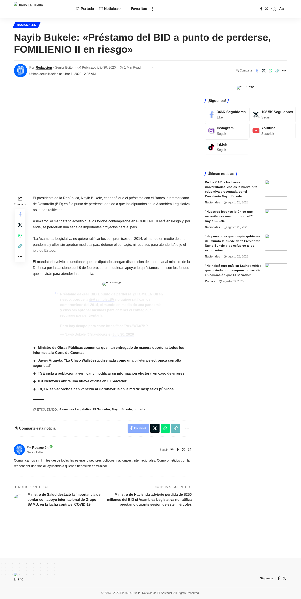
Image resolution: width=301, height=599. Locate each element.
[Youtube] (272, 130)
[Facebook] (261, 9)
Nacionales (26, 25)
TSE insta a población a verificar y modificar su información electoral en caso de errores (111, 373)
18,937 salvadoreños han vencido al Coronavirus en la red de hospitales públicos (106, 389)
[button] (153, 9)
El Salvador (101, 409)
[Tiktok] (226, 147)
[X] (266, 9)
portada (139, 409)
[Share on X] (263, 70)
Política (210, 281)
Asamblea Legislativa (75, 409)
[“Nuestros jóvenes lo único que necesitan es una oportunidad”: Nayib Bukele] (276, 217)
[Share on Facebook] (257, 70)
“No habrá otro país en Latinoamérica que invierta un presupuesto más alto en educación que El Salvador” (233, 270)
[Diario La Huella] (41, 8)
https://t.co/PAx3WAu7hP (127, 326)
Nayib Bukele (122, 409)
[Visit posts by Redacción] (20, 70)
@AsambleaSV (101, 299)
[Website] (172, 450)
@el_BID (89, 294)
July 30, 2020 (123, 334)
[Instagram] (190, 450)
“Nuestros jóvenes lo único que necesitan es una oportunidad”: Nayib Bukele (229, 216)
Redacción (44, 67)
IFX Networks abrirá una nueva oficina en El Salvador (82, 381)
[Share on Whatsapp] (270, 70)
